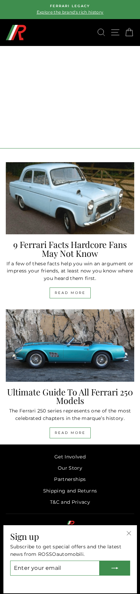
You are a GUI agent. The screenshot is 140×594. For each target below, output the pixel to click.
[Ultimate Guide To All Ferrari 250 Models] (70, 345)
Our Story (70, 468)
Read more (70, 293)
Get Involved (70, 456)
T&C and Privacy (70, 502)
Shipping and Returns (70, 491)
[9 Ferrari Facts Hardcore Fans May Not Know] (70, 198)
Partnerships (70, 479)
